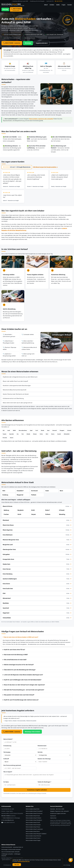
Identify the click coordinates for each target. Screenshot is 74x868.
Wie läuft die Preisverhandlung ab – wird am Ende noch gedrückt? (24, 690)
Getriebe (40, 752)
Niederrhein (36, 564)
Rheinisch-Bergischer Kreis (36, 540)
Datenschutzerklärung (23, 861)
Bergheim (21, 510)
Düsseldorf (20, 491)
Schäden (52, 4)
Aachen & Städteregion (36, 579)
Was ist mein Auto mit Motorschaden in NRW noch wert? (21, 637)
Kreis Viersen (36, 569)
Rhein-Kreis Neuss (36, 525)
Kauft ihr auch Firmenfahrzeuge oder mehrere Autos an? (21, 700)
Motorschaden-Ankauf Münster (33, 836)
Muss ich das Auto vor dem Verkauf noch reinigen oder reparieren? (24, 685)
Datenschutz (53, 818)
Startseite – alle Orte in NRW (57, 809)
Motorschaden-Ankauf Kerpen (33, 824)
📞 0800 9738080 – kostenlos (11, 43)
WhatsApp (5, 9)
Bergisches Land (36, 544)
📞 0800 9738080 (16, 9)
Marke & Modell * (8, 739)
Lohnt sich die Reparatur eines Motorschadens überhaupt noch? (23, 675)
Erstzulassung (7, 745)
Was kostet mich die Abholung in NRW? (16, 654)
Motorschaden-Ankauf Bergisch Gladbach (36, 833)
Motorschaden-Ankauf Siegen (33, 840)
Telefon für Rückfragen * (44, 782)
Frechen (6, 514)
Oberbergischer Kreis (36, 549)
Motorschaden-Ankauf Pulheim (33, 818)
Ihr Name (6, 782)
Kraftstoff (6, 758)
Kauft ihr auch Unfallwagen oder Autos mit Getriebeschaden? (22, 680)
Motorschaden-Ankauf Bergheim (34, 820)
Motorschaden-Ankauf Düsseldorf (34, 811)
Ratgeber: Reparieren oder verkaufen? (59, 811)
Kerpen (33, 514)
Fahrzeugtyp (6, 752)
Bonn (61, 491)
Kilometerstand (42, 745)
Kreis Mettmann (36, 535)
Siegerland (36, 613)
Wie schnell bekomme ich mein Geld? (15, 659)
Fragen (63, 4)
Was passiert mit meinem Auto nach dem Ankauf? (19, 695)
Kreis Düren (36, 583)
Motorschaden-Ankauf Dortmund (34, 813)
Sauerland (36, 608)
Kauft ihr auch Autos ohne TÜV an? (14, 649)
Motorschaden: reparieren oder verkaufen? (41, 119)
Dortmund (34, 491)
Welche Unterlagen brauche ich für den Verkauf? (19, 664)
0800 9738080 (6, 815)
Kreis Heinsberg (36, 574)
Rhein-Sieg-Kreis (36, 530)
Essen (47, 491)
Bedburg (6, 510)
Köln (3, 491)
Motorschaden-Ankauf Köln (32, 809)
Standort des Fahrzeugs (44, 758)
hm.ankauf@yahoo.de (8, 820)
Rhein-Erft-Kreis (36, 506)
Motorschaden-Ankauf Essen (33, 815)
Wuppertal (20, 495)
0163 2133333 (6, 818)
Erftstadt (61, 510)
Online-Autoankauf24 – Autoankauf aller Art (12, 847)
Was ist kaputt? (7, 771)
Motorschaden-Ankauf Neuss (33, 827)
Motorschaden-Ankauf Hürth (33, 822)
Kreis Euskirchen (36, 588)
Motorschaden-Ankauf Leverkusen (34, 829)
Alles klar (16, 864)
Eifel (36, 593)
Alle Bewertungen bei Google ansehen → (45, 167)
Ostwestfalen (36, 618)
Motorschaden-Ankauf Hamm (33, 838)
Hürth (19, 514)
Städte (58, 4)
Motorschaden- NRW (12, 4)
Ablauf (46, 4)
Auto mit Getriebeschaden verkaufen (10, 851)
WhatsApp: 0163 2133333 (32, 731)
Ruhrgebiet (36, 554)
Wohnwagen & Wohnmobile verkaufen (11, 849)
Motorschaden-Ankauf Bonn (33, 831)
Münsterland (36, 598)
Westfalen (36, 603)
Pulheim (33, 495)
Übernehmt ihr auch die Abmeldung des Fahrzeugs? (19, 670)
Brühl (33, 510)
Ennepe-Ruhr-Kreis (36, 559)
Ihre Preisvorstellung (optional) (12, 765)
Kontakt (69, 4)
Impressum (53, 815)
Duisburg (5, 495)
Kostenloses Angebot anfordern (37, 790)
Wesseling (62, 514)
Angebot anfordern (42, 43)
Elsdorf (47, 510)
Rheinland (36, 520)
